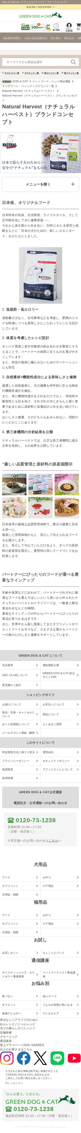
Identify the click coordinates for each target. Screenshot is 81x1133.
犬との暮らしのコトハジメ (17, 1028)
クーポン (56, 37)
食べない (7, 996)
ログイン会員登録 (69, 30)
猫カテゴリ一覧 (51, 73)
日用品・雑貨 (10, 894)
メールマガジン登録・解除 (18, 732)
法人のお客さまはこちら (16, 1049)
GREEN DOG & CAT (15, 81)
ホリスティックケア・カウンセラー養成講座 (18, 974)
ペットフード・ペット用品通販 (51, 81)
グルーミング (9, 1036)
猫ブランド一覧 (71, 73)
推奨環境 (7, 769)
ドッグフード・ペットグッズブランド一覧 (28, 86)
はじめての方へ (12, 37)
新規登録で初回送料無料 (39, 7)
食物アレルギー (11, 1013)
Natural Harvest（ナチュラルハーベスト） (29, 90)
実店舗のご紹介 (11, 685)
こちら (53, 840)
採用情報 (7, 778)
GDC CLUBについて (15, 675)
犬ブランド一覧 (32, 73)
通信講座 (6, 1041)
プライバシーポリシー (16, 760)
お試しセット (10, 952)
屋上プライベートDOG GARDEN (22, 1045)
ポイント (69, 37)
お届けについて (11, 704)
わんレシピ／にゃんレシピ (17, 1024)
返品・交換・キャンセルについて (18, 714)
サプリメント (10, 885)
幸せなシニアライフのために (19, 1019)
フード (6, 877)
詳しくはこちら (14, 1083)
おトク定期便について (16, 724)
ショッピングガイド (36, 37)
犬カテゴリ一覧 (12, 73)
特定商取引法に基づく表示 (18, 752)
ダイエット (9, 1004)
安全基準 (7, 665)
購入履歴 (56, 30)
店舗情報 (6, 1032)
